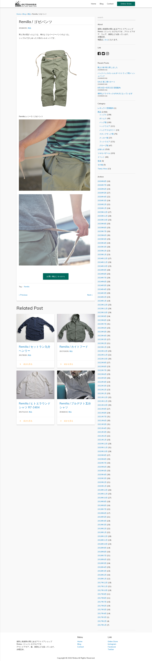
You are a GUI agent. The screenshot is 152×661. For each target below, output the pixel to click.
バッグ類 (102, 122)
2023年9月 (102, 316)
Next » (90, 295)
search (100, 17)
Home (93, 4)
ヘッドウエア (104, 126)
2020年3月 (102, 478)
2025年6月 (102, 235)
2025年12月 (103, 212)
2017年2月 (102, 621)
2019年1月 (102, 532)
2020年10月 (103, 451)
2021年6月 (102, 420)
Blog (101, 4)
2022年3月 (102, 386)
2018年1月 (102, 579)
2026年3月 (102, 200)
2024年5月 (102, 285)
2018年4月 (102, 567)
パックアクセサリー (106, 130)
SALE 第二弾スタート (106, 82)
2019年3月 (102, 525)
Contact (110, 4)
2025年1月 (102, 254)
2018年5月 (102, 563)
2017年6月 (102, 606)
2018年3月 (102, 571)
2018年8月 (102, 552)
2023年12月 (103, 305)
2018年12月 (103, 536)
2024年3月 (102, 293)
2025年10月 (103, 220)
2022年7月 (102, 370)
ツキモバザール (104, 153)
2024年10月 (103, 266)
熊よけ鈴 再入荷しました (108, 67)
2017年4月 (102, 613)
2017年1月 (102, 625)
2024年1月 (102, 301)
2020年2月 (102, 482)
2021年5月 (102, 424)
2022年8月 (102, 366)
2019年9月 (102, 501)
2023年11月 (103, 308)
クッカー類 (103, 138)
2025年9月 (102, 224)
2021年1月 (102, 440)
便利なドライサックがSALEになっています (115, 93)
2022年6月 (102, 374)
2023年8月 (102, 320)
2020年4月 (102, 474)
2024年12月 (103, 258)
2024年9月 (102, 270)
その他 (100, 165)
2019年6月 (102, 513)
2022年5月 (102, 378)
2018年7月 (102, 555)
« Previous (23, 295)
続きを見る (25, 364)
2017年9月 (102, 594)
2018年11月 (103, 540)
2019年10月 (103, 498)
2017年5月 (102, 609)
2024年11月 (103, 262)
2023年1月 (102, 347)
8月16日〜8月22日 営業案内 (109, 88)
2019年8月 (102, 505)
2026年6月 (102, 189)
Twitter (111, 649)
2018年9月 (102, 548)
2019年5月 (102, 517)
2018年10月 (103, 544)
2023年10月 (103, 312)
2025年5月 (102, 239)
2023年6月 (102, 328)
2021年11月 (103, 401)
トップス (102, 115)
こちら (105, 39)
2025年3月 (102, 247)
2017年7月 (102, 602)
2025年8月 (102, 227)
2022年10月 (103, 359)
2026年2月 (102, 204)
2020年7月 (102, 463)
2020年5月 (102, 470)
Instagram (112, 644)
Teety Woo (102, 169)
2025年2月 (102, 251)
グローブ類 (103, 145)
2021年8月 (102, 413)
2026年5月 (102, 193)
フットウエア (104, 141)
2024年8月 (102, 274)
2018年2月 (102, 575)
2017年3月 (102, 617)
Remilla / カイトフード (73, 346)
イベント (101, 157)
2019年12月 (103, 490)
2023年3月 (102, 339)
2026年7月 (102, 185)
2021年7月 (102, 416)
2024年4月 (102, 289)
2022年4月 (102, 382)
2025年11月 (103, 216)
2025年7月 (102, 231)
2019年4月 (102, 521)
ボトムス (102, 118)
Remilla (26, 287)
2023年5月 (102, 332)
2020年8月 (102, 459)
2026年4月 (102, 197)
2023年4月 (102, 335)
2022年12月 (103, 351)
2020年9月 (102, 455)
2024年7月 (102, 278)
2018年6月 (102, 559)
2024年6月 (102, 281)
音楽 (99, 161)
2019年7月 (102, 509)
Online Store (126, 4)
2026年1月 (102, 208)
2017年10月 (103, 590)
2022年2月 (102, 390)
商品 (29, 28)
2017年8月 (102, 598)
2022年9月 (102, 362)
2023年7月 (102, 324)
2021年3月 (102, 432)
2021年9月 (102, 409)
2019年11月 (103, 494)
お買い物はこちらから (56, 276)
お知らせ (101, 149)
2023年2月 (102, 343)
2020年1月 (102, 486)
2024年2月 (102, 297)
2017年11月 (103, 586)
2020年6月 (102, 467)
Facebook (112, 647)
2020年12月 (103, 444)
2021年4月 (102, 428)
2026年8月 (102, 181)
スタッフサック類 (106, 134)
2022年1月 (102, 393)
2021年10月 (103, 405)
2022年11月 (103, 355)
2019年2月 (102, 528)
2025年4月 (102, 243)
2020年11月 (103, 447)
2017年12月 (103, 582)
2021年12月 (103, 397)
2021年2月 (102, 436)
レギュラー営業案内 (106, 108)
